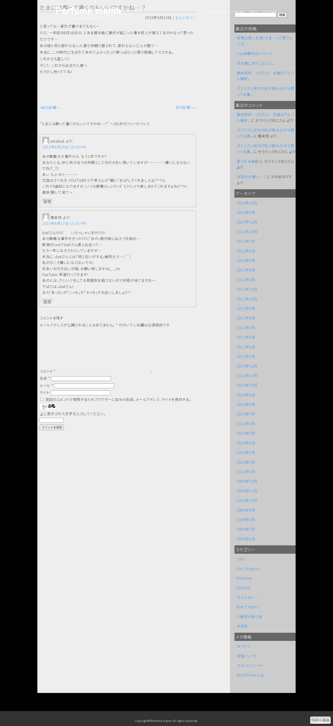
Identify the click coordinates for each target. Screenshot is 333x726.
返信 (47, 201)
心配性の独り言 (249, 616)
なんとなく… (247, 597)
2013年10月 (247, 231)
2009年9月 (246, 510)
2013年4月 (246, 251)
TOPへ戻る (320, 720)
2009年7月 (246, 529)
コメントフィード (250, 665)
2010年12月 (247, 366)
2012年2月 (246, 279)
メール (46, 385)
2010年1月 (246, 471)
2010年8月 (246, 404)
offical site (270, 11)
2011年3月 (246, 356)
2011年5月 (246, 347)
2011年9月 (246, 308)
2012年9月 (246, 260)
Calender (238, 11)
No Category (248, 568)
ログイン (244, 646)
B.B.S (222, 11)
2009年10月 (247, 500)
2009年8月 (246, 519)
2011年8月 (246, 318)
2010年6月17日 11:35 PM (64, 223)
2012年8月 (246, 270)
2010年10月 (247, 385)
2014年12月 (247, 222)
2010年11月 (247, 375)
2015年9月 (246, 212)
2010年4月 (246, 443)
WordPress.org (250, 675)
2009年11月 (247, 491)
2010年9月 (246, 395)
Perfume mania (88, 11)
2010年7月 (246, 414)
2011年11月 (247, 289)
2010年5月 (246, 433)
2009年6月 (246, 539)
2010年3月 (246, 452)
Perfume (244, 578)
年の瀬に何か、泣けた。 (255, 63)
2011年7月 (246, 327)
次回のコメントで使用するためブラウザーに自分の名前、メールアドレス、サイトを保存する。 (118, 399)
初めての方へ (248, 607)
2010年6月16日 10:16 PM (64, 147)
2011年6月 (246, 337)
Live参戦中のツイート (254, 53)
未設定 (242, 626)
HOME (209, 11)
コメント (48, 371)
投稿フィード (247, 656)
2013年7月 (246, 241)
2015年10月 (247, 203)
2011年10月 (247, 299)
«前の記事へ (50, 107)
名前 (45, 378)
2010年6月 (246, 423)
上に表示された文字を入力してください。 (72, 413)
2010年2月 (246, 462)
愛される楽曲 (247, 161)
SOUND (243, 587)
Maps (253, 11)
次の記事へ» (186, 107)
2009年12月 (247, 481)
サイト (44, 392)
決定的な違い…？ (251, 176)
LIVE (241, 559)
